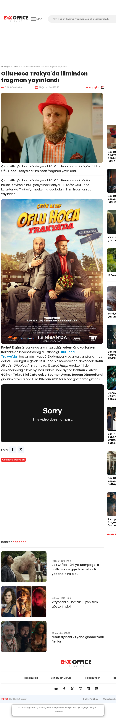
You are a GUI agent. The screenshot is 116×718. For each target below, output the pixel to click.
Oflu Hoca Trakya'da (13, 459)
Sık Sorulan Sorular (61, 677)
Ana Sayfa (5, 66)
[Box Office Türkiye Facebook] (64, 688)
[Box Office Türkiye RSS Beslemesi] (96, 688)
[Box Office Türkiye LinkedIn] (88, 688)
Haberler (16, 66)
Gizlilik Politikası (90, 699)
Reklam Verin (92, 677)
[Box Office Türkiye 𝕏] (72, 688)
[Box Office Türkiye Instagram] (80, 688)
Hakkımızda (31, 677)
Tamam (59, 711)
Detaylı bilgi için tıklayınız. (85, 707)
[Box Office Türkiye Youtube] (56, 688)
